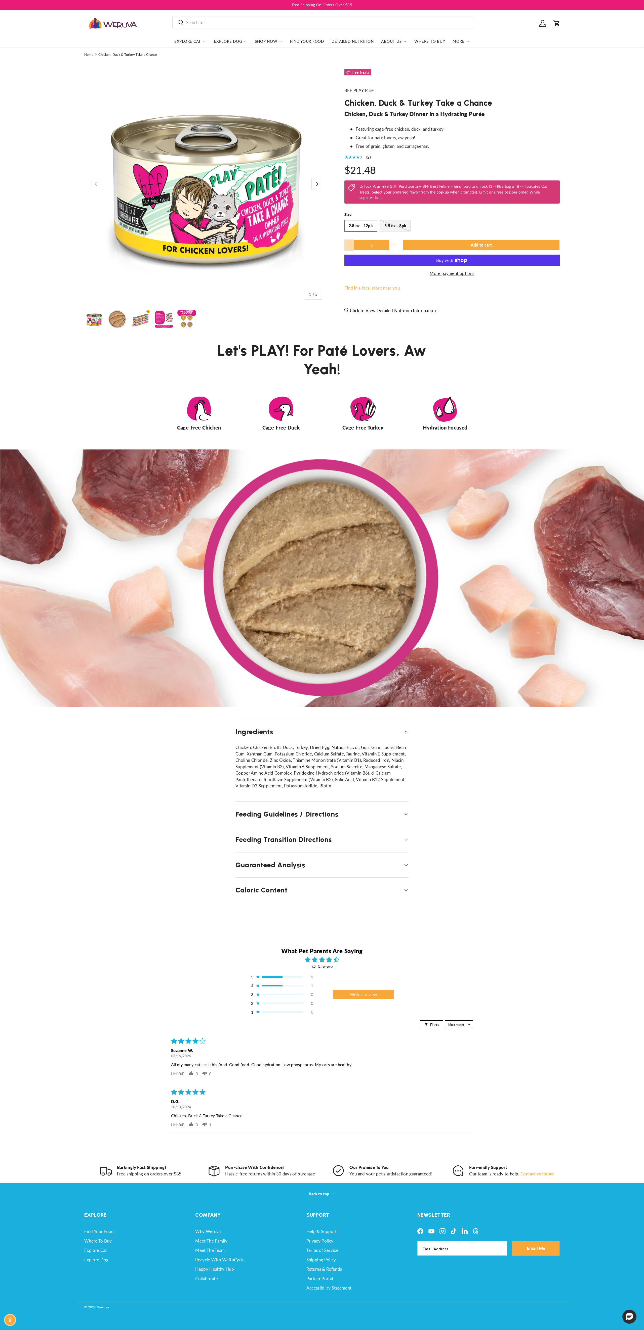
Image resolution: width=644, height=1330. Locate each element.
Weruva (103, 1307)
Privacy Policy (320, 1241)
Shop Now (266, 41)
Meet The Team (210, 1250)
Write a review (363, 994)
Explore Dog (228, 41)
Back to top (319, 1194)
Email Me (536, 1248)
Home (88, 54)
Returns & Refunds (324, 1269)
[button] (556, 23)
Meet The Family (211, 1241)
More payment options (452, 273)
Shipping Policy (321, 1259)
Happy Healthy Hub (214, 1269)
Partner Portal (319, 1278)
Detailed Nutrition (353, 41)
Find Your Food (307, 41)
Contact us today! (537, 1173)
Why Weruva (208, 1231)
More (458, 41)
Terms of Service (322, 1250)
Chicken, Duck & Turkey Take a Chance (127, 54)
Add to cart (481, 245)
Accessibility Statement (329, 1288)
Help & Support (321, 1231)
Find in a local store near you (372, 288)
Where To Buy (429, 41)
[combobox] (323, 22)
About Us (391, 41)
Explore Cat (187, 41)
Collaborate (206, 1278)
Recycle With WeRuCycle (220, 1259)
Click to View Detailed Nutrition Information (392, 310)
